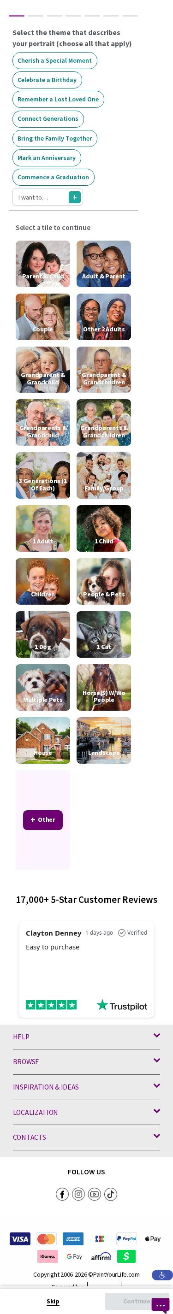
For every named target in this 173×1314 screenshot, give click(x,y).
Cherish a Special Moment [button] (55, 60)
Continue (136, 1301)
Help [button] (21, 1036)
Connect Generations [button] (48, 118)
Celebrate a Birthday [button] (47, 80)
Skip (53, 1301)
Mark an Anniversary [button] (47, 157)
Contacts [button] (29, 1137)
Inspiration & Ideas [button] (46, 1087)
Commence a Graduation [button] (53, 177)
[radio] (42, 264)
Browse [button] (26, 1061)
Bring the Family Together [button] (55, 138)
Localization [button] (35, 1112)
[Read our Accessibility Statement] (162, 1274)
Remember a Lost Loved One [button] (58, 99)
